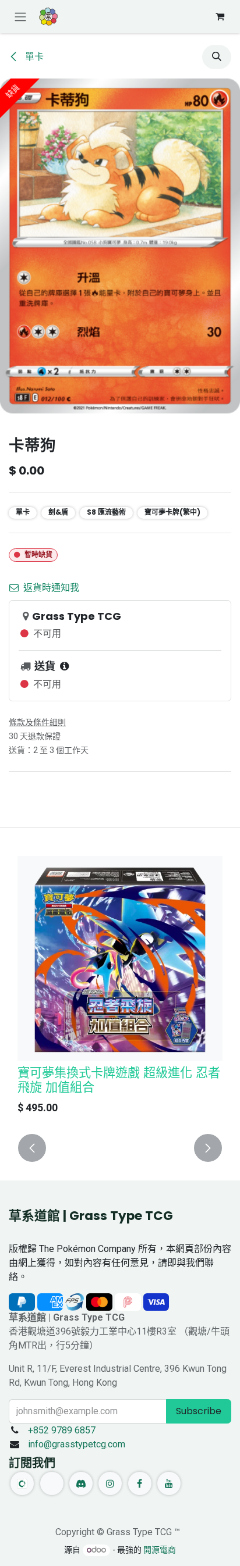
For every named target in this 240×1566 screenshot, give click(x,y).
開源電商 (159, 1549)
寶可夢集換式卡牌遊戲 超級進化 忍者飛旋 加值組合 (118, 1080)
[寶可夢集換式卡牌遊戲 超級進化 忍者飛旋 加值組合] (120, 958)
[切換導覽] (20, 16)
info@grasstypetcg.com (76, 1444)
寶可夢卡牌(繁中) (172, 512)
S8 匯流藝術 (106, 512)
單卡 (33, 56)
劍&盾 (58, 512)
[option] (120, 988)
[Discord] (81, 1483)
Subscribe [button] (198, 1411)
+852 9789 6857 (62, 1430)
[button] (216, 57)
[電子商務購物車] (219, 16)
